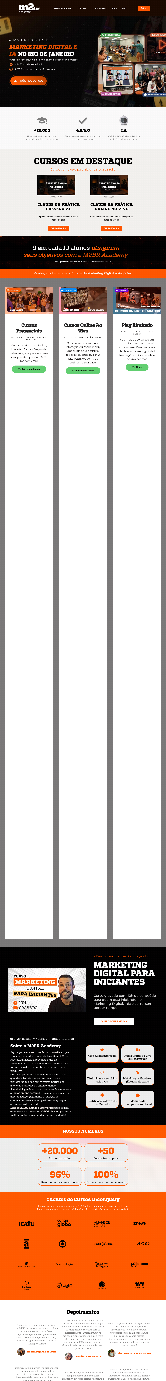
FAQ (124, 8)
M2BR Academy (62, 8)
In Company (100, 8)
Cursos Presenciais (29, 328)
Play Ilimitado (137, 325)
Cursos (82, 8)
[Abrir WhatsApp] (159, 1374)
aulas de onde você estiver (83, 337)
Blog (114, 8)
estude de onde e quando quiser (137, 332)
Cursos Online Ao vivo (83, 328)
